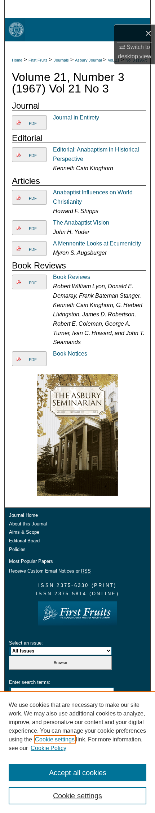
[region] (77, 752)
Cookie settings (55, 739)
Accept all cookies (77, 773)
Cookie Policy (48, 748)
